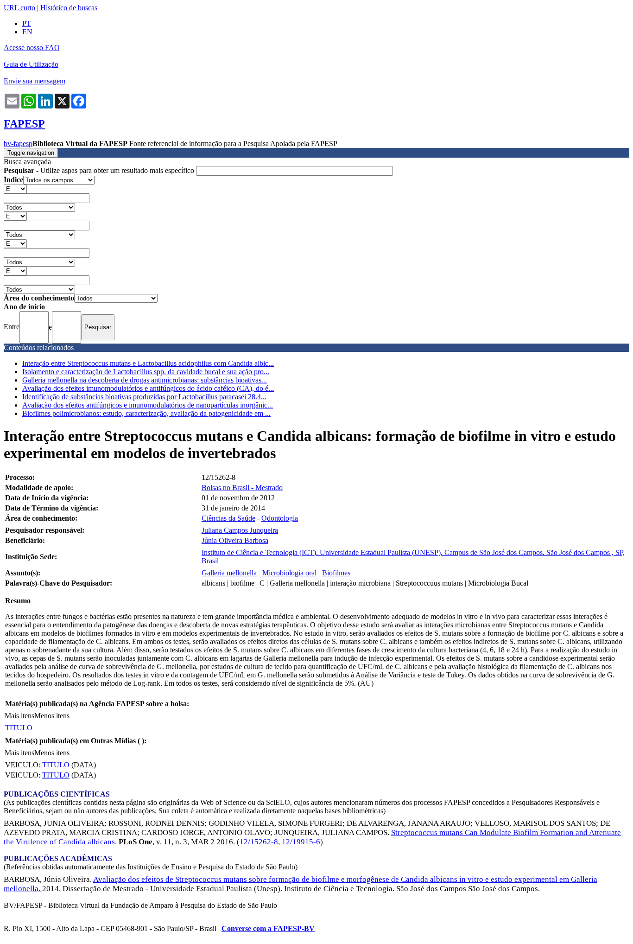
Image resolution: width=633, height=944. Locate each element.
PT (26, 23)
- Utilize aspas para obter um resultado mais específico (100, 170)
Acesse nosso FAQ (32, 47)
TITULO (18, 728)
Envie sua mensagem (34, 81)
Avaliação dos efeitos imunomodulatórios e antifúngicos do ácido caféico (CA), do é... (148, 388)
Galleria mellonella (229, 573)
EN (27, 32)
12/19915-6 (301, 841)
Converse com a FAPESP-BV (268, 928)
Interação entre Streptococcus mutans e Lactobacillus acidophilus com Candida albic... (148, 363)
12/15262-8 (259, 841)
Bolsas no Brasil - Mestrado (242, 487)
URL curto (19, 8)
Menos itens (52, 716)
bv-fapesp (18, 143)
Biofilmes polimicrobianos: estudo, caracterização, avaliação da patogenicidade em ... (146, 413)
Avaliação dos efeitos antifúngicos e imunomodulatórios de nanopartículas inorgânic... (147, 405)
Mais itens (19, 716)
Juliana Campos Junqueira (240, 530)
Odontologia (279, 518)
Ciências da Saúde (228, 518)
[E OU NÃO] (15, 188)
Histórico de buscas (68, 8)
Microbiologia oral (289, 573)
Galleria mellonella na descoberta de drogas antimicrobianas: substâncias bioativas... (144, 380)
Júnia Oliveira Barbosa (235, 540)
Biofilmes (336, 573)
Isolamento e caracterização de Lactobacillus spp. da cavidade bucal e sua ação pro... (145, 372)
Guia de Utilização (31, 64)
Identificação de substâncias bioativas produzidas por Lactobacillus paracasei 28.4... (144, 397)
